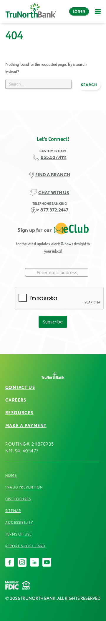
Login (79, 11)
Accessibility (19, 522)
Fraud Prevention (24, 487)
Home (11, 475)
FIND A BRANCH (52, 174)
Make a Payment (26, 425)
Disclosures (18, 499)
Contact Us (20, 387)
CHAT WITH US (53, 192)
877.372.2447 (54, 209)
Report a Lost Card (25, 546)
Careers (15, 400)
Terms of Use (18, 534)
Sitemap (13, 511)
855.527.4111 (54, 157)
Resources (19, 412)
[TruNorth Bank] (31, 11)
